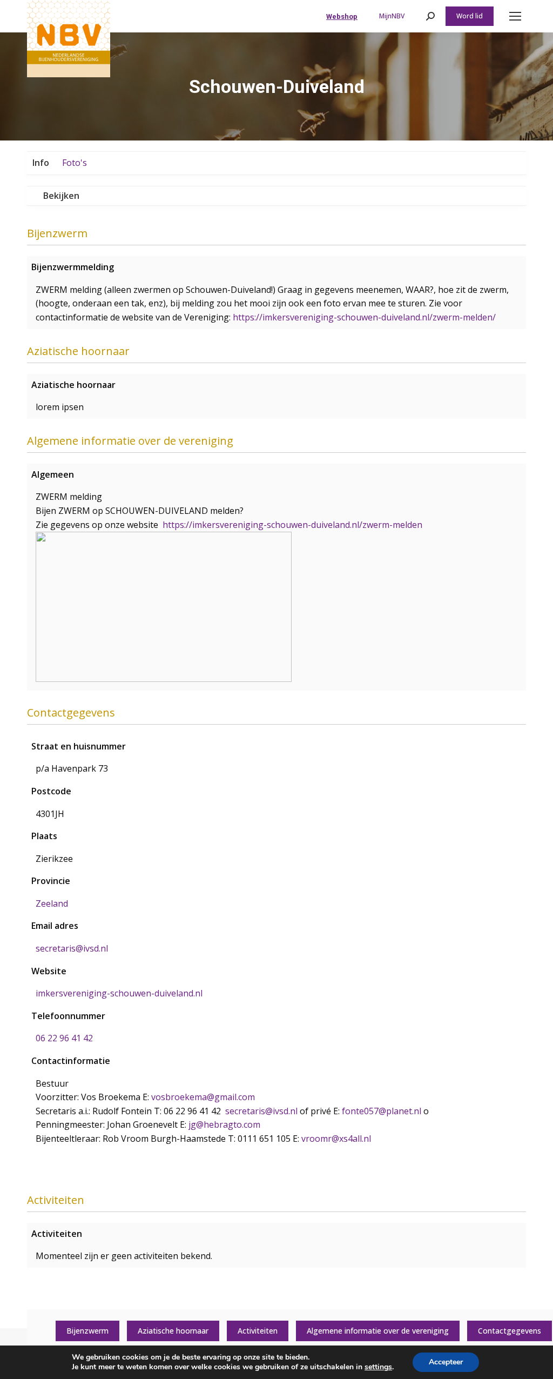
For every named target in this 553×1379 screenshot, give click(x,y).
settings (378, 1367)
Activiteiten (258, 1331)
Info (40, 163)
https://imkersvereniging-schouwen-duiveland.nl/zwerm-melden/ (364, 317)
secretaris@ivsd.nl (72, 948)
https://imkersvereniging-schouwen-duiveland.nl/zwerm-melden (292, 525)
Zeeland (52, 903)
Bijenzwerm (87, 1331)
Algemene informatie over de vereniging (378, 1331)
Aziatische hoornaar (173, 1331)
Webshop (342, 16)
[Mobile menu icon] (515, 16)
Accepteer (446, 1362)
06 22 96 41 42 (64, 1038)
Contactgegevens (509, 1331)
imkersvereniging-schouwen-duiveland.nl (119, 993)
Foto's (74, 163)
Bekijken (61, 196)
